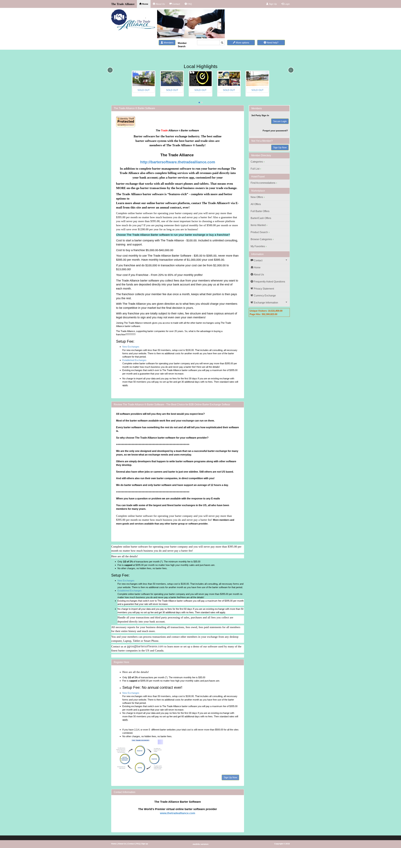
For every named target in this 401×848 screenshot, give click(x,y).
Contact (176, 4)
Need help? (272, 42)
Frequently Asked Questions (269, 281)
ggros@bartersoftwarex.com (145, 646)
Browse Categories (262, 239)
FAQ (189, 4)
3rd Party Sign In (260, 115)
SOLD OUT (144, 90)
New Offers (258, 197)
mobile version (200, 844)
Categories (257, 161)
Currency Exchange (264, 295)
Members (168, 42)
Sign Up (272, 4)
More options (242, 42)
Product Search (260, 232)
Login (287, 4)
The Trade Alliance (123, 4)
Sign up (144, 844)
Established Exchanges (134, 360)
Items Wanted (259, 225)
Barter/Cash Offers (261, 218)
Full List (256, 168)
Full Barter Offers (260, 211)
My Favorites (258, 246)
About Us (160, 4)
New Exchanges (130, 346)
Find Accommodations (264, 183)
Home (144, 4)
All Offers (256, 204)
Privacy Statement (263, 288)
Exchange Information (265, 302)
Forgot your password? (275, 130)
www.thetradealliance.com (177, 813)
